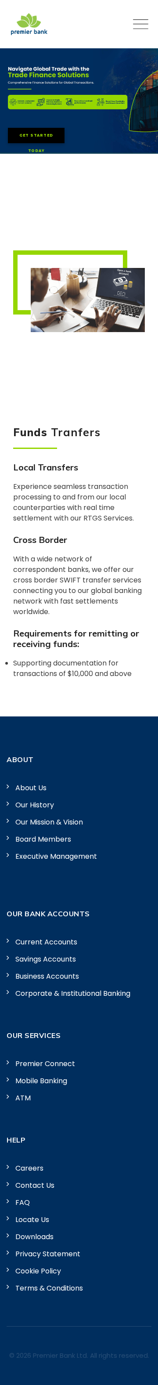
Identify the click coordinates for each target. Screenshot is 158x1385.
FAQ (22, 1202)
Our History (34, 805)
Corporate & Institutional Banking (72, 993)
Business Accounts (47, 976)
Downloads (34, 1237)
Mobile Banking (41, 1081)
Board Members (43, 839)
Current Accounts (46, 942)
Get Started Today (36, 138)
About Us (31, 788)
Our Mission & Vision (49, 822)
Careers (29, 1168)
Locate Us (32, 1220)
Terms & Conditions (49, 1288)
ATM (23, 1098)
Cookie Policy (38, 1271)
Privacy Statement (47, 1254)
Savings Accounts (45, 959)
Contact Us (34, 1185)
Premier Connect (45, 1064)
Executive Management (56, 856)
